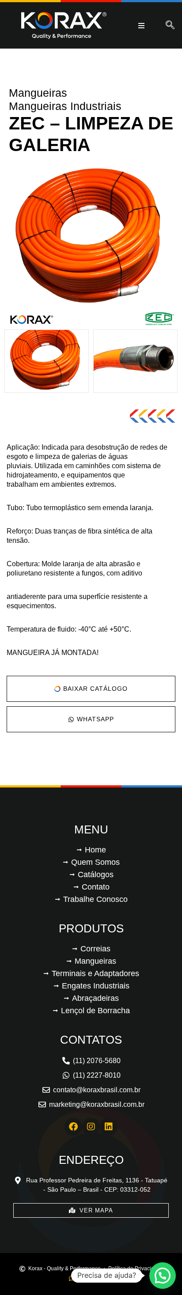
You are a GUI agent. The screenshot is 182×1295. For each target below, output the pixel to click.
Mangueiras (38, 93)
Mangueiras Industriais (65, 106)
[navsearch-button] (170, 25)
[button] (162, 1275)
